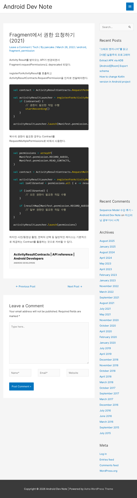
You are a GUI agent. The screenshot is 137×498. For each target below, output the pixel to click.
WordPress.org (108, 470)
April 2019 (105, 353)
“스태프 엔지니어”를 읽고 (114, 49)
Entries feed (107, 459)
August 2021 (107, 303)
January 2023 (108, 280)
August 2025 (107, 240)
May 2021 (105, 314)
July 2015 (105, 433)
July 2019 (105, 348)
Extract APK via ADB (111, 60)
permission (28, 50)
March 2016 (106, 421)
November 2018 (109, 365)
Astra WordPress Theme (98, 488)
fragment (14, 50)
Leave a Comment (20, 47)
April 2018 (105, 376)
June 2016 (106, 416)
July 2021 (105, 308)
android (81, 47)
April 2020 (106, 331)
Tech (36, 47)
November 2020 (109, 320)
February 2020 (108, 337)
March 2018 (106, 382)
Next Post (75, 286)
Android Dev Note (27, 6)
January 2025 (108, 246)
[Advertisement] (117, 141)
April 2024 (106, 257)
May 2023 (105, 263)
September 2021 (109, 297)
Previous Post (25, 286)
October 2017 (107, 387)
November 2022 (109, 286)
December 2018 (109, 359)
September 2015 (109, 427)
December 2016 (109, 404)
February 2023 (108, 274)
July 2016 (105, 410)
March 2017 (106, 399)
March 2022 (107, 291)
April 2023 (106, 269)
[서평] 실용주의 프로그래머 (115, 54)
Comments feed (109, 465)
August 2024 (107, 252)
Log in (103, 453)
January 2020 (108, 342)
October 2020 (108, 325)
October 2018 (107, 370)
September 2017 (109, 393)
